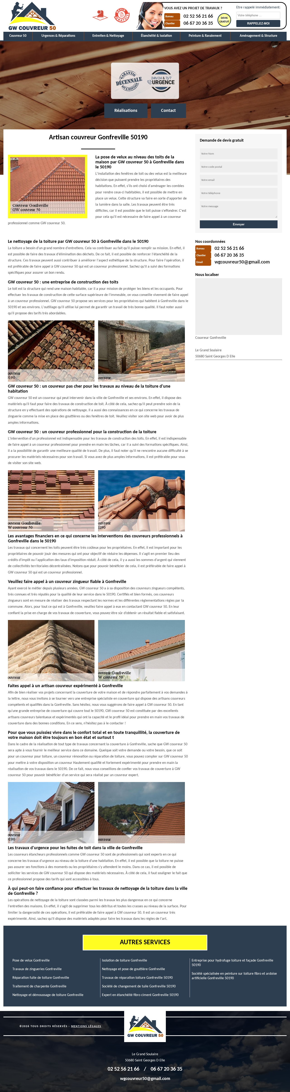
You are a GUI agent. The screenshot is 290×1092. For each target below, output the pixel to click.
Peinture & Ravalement (205, 36)
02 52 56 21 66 (198, 16)
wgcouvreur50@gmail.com (242, 262)
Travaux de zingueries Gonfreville (37, 969)
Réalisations (125, 110)
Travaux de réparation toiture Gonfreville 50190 (137, 978)
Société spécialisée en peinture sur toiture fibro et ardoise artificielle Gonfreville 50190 (234, 976)
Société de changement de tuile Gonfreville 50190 (139, 986)
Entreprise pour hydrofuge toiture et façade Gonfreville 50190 (232, 963)
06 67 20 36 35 (198, 23)
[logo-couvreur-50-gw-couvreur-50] (31, 16)
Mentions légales (86, 1026)
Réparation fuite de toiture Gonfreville (40, 978)
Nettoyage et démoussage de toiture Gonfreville (47, 995)
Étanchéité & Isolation (156, 36)
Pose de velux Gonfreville (31, 960)
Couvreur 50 (18, 36)
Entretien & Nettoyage (108, 36)
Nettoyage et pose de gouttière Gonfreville (133, 969)
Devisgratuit (224, 20)
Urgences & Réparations (58, 36)
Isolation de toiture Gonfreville (124, 960)
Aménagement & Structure (258, 36)
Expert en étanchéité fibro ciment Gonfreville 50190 (140, 995)
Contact (168, 110)
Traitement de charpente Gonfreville (39, 986)
